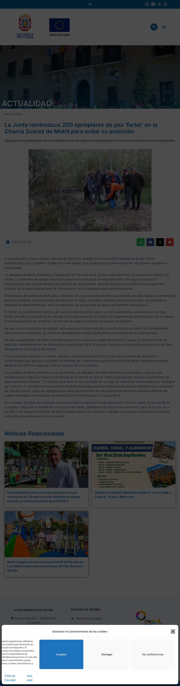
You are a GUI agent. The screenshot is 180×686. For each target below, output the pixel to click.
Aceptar (61, 654)
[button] (173, 631)
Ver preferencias (152, 654)
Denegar (107, 654)
